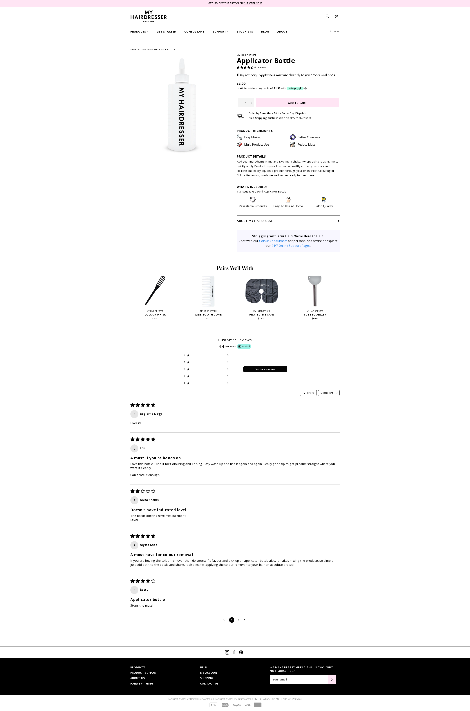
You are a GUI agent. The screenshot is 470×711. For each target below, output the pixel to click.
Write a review (265, 369)
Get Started (166, 31)
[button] (245, 67)
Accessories (145, 49)
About (282, 31)
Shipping (206, 678)
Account (335, 31)
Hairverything (141, 683)
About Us (137, 678)
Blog (265, 31)
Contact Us (209, 683)
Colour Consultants (273, 241)
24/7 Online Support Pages (291, 246)
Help (203, 667)
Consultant (194, 31)
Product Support (144, 672)
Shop (133, 49)
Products (138, 31)
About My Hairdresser (256, 221)
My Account (209, 672)
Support (220, 31)
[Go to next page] (245, 620)
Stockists (245, 31)
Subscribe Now (252, 3)
